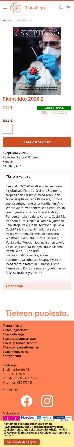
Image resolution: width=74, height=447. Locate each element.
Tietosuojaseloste (15, 330)
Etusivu (7, 20)
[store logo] (27, 7)
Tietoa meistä (12, 326)
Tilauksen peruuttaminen (21, 347)
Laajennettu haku (15, 352)
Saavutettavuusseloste (19, 339)
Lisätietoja (14, 286)
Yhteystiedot (12, 356)
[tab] (37, 176)
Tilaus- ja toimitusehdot (20, 343)
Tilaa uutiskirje (13, 334)
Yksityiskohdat (18, 176)
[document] (37, 433)
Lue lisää (9, 435)
